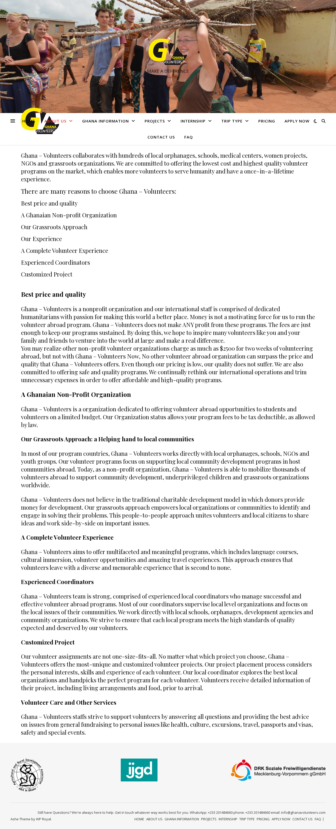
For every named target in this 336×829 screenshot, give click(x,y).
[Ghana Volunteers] (168, 52)
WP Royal (43, 819)
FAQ (188, 137)
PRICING (266, 121)
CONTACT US (161, 137)
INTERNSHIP (193, 121)
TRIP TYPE (232, 121)
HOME (28, 121)
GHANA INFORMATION (105, 121)
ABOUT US (55, 121)
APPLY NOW (297, 121)
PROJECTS (155, 121)
